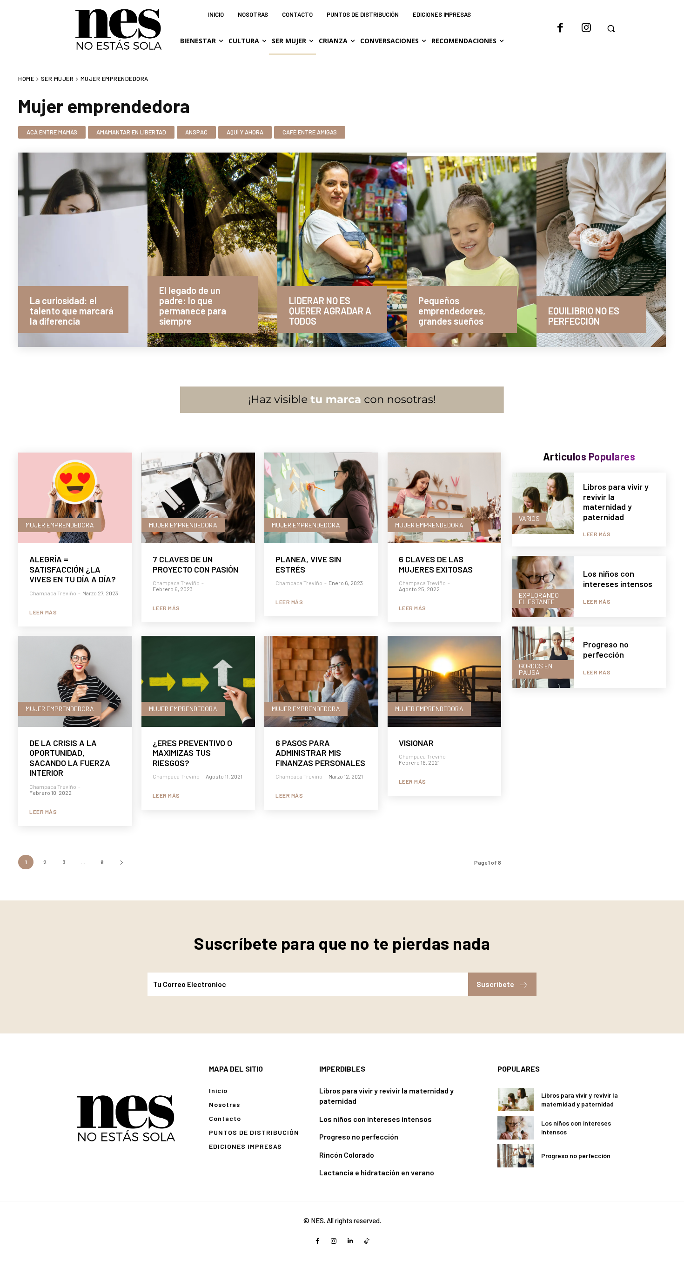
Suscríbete (495, 984)
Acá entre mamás (52, 132)
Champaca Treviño (52, 593)
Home (26, 78)
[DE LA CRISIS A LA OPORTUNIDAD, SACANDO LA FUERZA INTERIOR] (75, 681)
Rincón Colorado (346, 1154)
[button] (611, 28)
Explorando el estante (539, 598)
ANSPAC (196, 132)
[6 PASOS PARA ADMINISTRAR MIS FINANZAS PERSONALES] (321, 681)
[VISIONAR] (445, 681)
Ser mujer (57, 78)
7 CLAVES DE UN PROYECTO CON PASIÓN (195, 564)
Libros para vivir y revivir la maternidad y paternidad (616, 501)
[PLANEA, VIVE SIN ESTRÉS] (321, 498)
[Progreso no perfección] (543, 657)
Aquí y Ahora (245, 132)
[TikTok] (366, 1241)
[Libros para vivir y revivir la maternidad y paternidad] (543, 503)
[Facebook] (560, 28)
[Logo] (126, 1117)
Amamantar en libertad (131, 132)
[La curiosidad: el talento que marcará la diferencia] (83, 250)
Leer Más (43, 612)
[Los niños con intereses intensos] (543, 586)
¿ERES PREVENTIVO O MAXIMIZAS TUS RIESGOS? (192, 753)
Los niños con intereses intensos (617, 578)
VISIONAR (416, 743)
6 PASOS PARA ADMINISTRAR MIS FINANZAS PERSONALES (320, 753)
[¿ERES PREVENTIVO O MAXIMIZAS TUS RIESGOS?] (198, 681)
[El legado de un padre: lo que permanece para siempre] (212, 250)
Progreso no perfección (606, 649)
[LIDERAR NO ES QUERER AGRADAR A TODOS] (342, 250)
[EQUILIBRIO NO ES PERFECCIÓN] (601, 250)
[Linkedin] (350, 1241)
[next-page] (121, 862)
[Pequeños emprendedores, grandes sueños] (471, 250)
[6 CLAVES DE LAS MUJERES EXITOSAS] (445, 498)
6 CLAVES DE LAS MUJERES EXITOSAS (436, 564)
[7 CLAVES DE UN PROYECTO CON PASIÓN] (198, 498)
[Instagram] (586, 28)
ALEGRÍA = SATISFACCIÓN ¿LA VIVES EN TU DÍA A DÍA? (72, 569)
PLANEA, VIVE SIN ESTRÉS (308, 564)
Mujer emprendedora (60, 525)
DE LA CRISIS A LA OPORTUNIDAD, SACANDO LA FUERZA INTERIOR (69, 758)
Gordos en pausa (535, 669)
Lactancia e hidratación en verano (376, 1172)
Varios (529, 518)
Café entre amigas (309, 132)
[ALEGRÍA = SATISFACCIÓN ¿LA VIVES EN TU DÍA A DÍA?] (75, 498)
